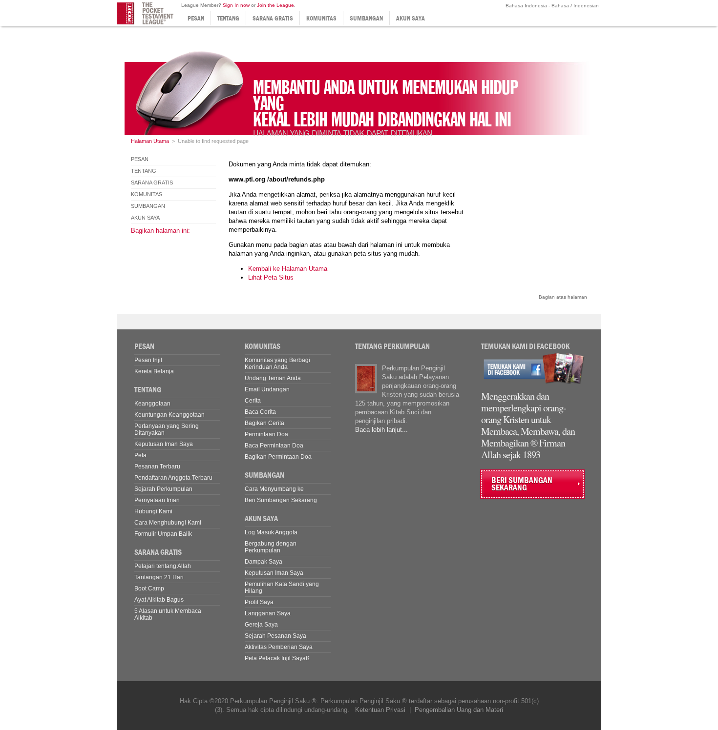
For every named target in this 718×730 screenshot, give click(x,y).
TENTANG (228, 18)
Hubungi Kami (153, 511)
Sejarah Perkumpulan (163, 489)
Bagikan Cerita (264, 423)
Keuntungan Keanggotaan (169, 414)
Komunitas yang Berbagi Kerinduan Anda (277, 363)
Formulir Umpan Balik (163, 533)
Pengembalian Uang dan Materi (459, 709)
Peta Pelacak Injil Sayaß (277, 658)
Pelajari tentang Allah (162, 566)
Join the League (275, 5)
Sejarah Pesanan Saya (275, 635)
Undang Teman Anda (273, 378)
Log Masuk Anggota (271, 532)
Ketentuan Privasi (380, 709)
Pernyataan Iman (157, 500)
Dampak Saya (263, 561)
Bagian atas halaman (563, 297)
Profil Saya (259, 602)
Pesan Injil (148, 360)
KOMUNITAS (321, 18)
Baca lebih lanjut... (381, 429)
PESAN (196, 18)
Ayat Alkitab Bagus (159, 599)
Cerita (253, 400)
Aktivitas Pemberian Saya (279, 647)
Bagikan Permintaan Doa (278, 456)
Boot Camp (149, 588)
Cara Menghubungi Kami (167, 522)
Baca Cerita (260, 411)
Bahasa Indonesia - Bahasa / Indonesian (551, 5)
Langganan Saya (268, 613)
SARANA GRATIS (273, 18)
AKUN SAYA (410, 18)
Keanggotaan (152, 403)
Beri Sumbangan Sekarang (281, 500)
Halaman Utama (150, 141)
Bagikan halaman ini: (160, 230)
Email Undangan (267, 389)
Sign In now (236, 5)
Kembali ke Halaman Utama (287, 268)
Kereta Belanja (154, 371)
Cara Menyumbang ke (274, 489)
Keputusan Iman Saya (163, 444)
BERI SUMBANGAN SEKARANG (521, 484)
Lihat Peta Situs (271, 277)
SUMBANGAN (366, 18)
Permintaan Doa (266, 434)
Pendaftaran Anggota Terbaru (173, 477)
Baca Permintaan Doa (274, 445)
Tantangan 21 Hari (159, 577)
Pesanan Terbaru (157, 466)
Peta (140, 455)
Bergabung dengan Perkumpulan (270, 547)
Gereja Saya (261, 624)
